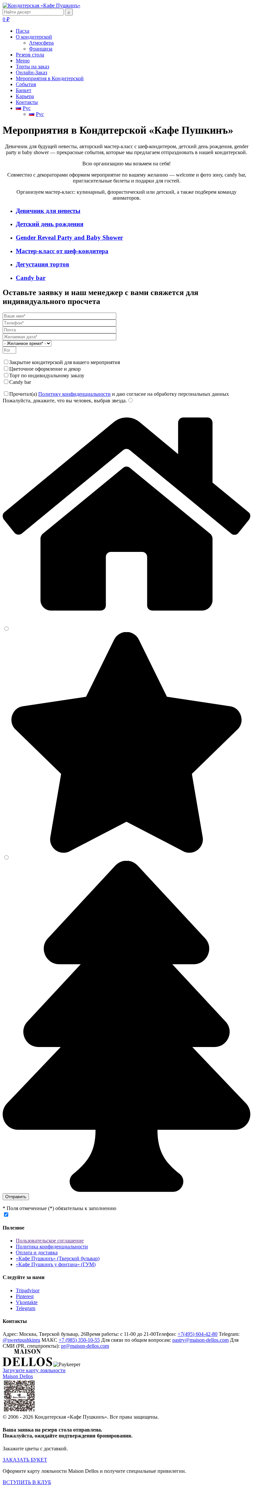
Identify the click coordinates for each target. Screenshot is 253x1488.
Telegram (25, 1308)
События (26, 84)
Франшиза (40, 48)
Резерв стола (30, 54)
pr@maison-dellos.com (85, 1346)
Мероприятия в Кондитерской (50, 78)
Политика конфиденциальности (52, 1246)
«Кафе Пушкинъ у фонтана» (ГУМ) (56, 1264)
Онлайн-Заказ (31, 72)
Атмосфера (41, 43)
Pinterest (25, 1296)
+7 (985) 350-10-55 (79, 1340)
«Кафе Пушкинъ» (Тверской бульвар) (57, 1258)
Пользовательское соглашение (50, 1240)
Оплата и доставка (37, 1252)
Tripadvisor (28, 1290)
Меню (23, 60)
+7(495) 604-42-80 (197, 1334)
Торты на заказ (32, 66)
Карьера (25, 96)
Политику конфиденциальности (74, 394)
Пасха (22, 31)
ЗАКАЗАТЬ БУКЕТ (25, 1460)
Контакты (27, 102)
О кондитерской (34, 37)
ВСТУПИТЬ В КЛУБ (27, 1482)
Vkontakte (27, 1302)
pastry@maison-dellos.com (200, 1340)
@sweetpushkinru (21, 1340)
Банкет (23, 90)
